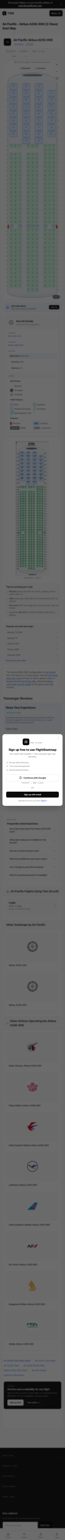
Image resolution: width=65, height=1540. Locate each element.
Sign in (44, 801)
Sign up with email (32, 794)
